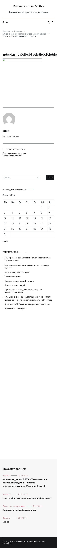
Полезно (6, 476)
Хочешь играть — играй (15, 285)
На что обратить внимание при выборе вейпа (27, 498)
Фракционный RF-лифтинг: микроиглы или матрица (27, 304)
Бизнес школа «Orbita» (28, 6)
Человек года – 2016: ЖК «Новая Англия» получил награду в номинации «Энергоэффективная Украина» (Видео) (25, 482)
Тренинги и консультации (14, 506)
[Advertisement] (28, 346)
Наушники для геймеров (15, 309)
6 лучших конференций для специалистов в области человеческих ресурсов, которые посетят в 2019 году (28, 298)
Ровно (6, 522)
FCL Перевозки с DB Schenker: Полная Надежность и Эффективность (27, 259)
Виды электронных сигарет (17, 272)
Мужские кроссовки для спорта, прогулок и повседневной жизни (23, 291)
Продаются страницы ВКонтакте (19, 281)
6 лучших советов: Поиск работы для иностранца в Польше (27, 266)
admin (6, 131)
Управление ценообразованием (19, 510)
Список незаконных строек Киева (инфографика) (14, 152)
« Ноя (5, 241)
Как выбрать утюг (13, 277)
